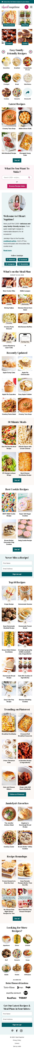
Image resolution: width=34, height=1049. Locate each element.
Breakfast (17, 68)
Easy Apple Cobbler (25, 394)
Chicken (27, 945)
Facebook (23, 259)
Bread (17, 84)
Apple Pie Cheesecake (25, 373)
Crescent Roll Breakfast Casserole (25, 735)
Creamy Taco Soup (9, 128)
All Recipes (27, 974)
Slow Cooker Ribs (9, 291)
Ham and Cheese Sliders (9, 788)
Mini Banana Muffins (25, 327)
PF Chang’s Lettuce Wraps (9, 474)
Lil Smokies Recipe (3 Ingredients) (25, 761)
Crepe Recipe (9, 604)
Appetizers (6, 945)
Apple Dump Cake (9, 372)
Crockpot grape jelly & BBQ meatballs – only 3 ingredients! (25, 652)
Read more (7, 250)
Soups (28, 960)
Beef (6, 960)
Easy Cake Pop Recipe (9, 700)
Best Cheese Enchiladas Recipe (25, 474)
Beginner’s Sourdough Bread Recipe (25, 825)
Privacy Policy (17, 1040)
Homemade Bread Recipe (9, 677)
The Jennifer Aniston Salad (9, 824)
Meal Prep (25, 25)
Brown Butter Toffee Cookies (25, 848)
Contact (17, 1043)
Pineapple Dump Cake (25, 154)
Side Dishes (27, 84)
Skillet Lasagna (25, 291)
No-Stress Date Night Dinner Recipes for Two (9, 911)
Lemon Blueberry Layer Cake (9, 346)
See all (17, 160)
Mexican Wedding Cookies (25, 700)
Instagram (11, 264)
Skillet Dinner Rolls (25, 128)
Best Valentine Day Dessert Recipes (25, 910)
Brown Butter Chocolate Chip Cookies (9, 542)
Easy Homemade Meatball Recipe (9, 627)
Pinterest (12, 259)
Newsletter (24, 264)
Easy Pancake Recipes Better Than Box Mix (25, 883)
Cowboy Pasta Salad (9, 414)
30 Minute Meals (9, 25)
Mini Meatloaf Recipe (9, 153)
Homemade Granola (25, 604)
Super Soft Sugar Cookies (25, 515)
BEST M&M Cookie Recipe (9, 515)
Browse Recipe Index (17, 186)
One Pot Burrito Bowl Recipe (9, 447)
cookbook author (9, 241)
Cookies (25, 43)
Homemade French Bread (25, 627)
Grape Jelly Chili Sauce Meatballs (25, 788)
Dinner (17, 945)
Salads (6, 974)
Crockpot (9, 43)
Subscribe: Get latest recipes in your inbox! (16, 1)
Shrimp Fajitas (9, 308)
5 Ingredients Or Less (28, 68)
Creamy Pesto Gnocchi (9, 328)
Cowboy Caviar (9, 847)
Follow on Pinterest (17, 794)
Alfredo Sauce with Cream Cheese (25, 447)
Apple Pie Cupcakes (9, 394)
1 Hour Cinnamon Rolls (9, 761)
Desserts (17, 99)
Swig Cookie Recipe (25, 540)
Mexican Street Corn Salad (25, 309)
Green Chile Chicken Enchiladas (9, 651)
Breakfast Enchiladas (9, 734)
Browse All (27, 99)
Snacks (17, 974)
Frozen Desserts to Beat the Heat (9, 882)
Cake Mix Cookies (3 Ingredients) (25, 677)
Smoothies (6, 68)
